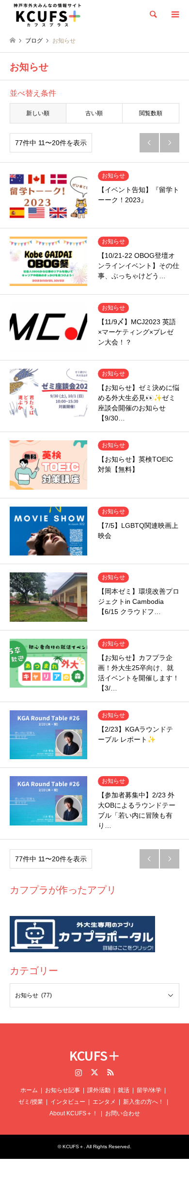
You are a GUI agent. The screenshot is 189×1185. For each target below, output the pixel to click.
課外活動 (98, 1090)
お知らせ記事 (62, 1090)
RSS (110, 1072)
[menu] (174, 14)
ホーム (29, 1090)
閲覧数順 (150, 113)
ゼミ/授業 (30, 1101)
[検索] (152, 14)
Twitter (94, 1072)
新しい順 (37, 113)
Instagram (78, 1072)
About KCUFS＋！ (73, 1113)
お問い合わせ (122, 1113)
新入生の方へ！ (143, 1101)
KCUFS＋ (94, 1055)
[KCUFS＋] (47, 14)
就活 (123, 1090)
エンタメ (104, 1101)
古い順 (94, 113)
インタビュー (67, 1101)
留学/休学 (149, 1090)
